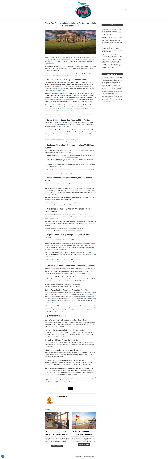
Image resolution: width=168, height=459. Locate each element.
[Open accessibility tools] (2, 456)
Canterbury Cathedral (84, 273)
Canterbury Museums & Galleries (61, 278)
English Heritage (55, 218)
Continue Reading (57, 446)
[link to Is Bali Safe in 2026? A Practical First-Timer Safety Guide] (84, 420)
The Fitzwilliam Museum (61, 160)
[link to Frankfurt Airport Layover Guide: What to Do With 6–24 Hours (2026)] (57, 420)
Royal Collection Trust (59, 90)
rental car (54, 302)
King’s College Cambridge (71, 157)
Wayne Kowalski (62, 396)
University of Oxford (64, 126)
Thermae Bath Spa (51, 194)
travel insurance (70, 306)
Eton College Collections (67, 110)
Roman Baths (78, 188)
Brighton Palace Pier (61, 249)
